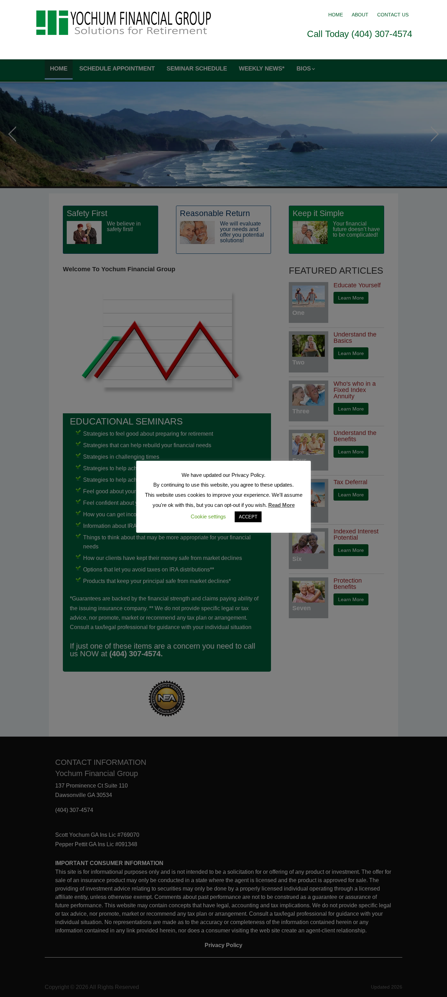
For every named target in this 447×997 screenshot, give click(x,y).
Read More (281, 505)
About (360, 14)
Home (335, 14)
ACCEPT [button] (248, 516)
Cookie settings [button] (208, 516)
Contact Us (393, 14)
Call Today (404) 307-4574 (359, 34)
